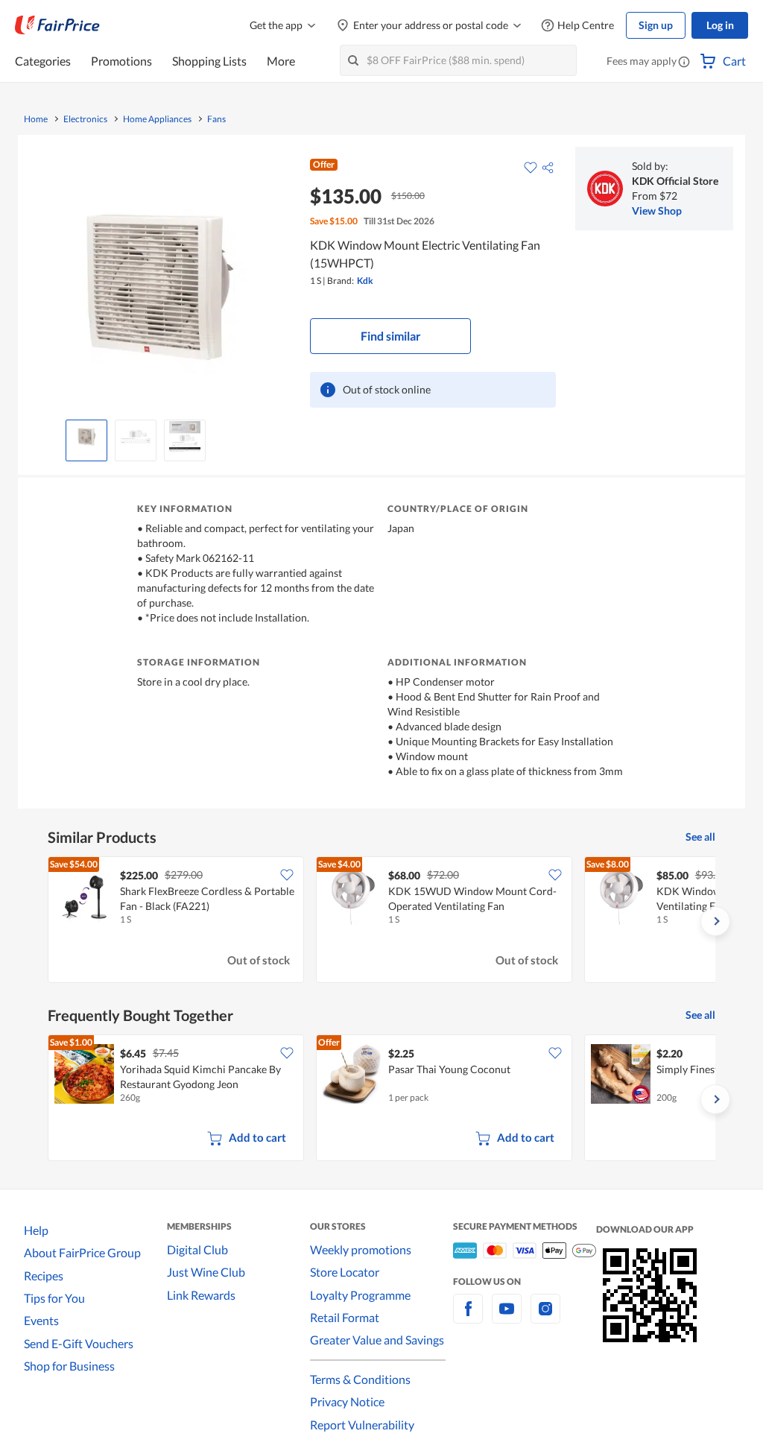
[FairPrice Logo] (57, 25)
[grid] (381, 921)
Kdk (365, 280)
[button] (684, 62)
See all (700, 836)
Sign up (656, 25)
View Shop (657, 210)
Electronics (85, 119)
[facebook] (468, 1317)
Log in (720, 25)
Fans (216, 119)
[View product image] (86, 436)
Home (36, 119)
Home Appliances (157, 119)
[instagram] (545, 1317)
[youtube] (507, 1317)
